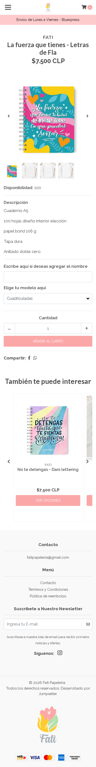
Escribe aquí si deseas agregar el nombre (46, 266)
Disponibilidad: (18, 187)
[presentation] (9, 116)
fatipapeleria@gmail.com (48, 557)
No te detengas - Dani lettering (48, 469)
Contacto (48, 583)
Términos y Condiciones (48, 589)
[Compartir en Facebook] (29, 358)
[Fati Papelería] (48, 7)
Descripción (16, 202)
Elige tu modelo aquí (25, 287)
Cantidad (48, 317)
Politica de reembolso (48, 596)
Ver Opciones (48, 500)
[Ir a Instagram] (59, 654)
